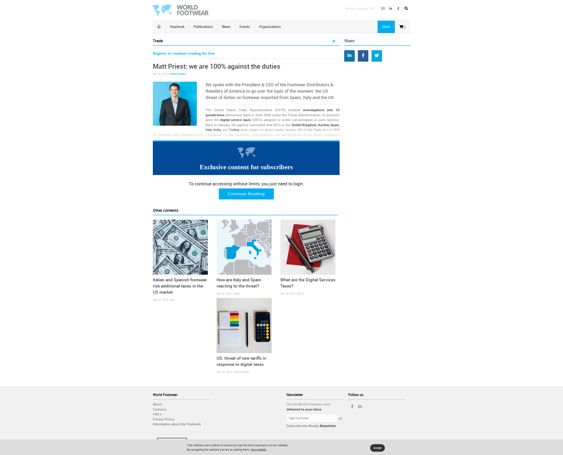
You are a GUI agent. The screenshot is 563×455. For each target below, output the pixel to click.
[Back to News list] (334, 41)
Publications (203, 27)
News (226, 27)
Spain (236, 293)
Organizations (270, 27)
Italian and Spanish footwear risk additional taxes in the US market (180, 286)
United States (177, 74)
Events (244, 27)
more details (258, 449)
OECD (300, 293)
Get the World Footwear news (309, 404)
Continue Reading (246, 194)
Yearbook (177, 27)
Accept (377, 447)
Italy (172, 299)
